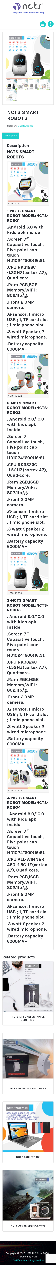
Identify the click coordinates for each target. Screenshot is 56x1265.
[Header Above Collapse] (51, 24)
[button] (48, 37)
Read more (27, 1015)
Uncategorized (26, 125)
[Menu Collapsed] (43, 24)
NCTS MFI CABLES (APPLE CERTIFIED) (28, 1018)
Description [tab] (10, 135)
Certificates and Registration (28, 1260)
